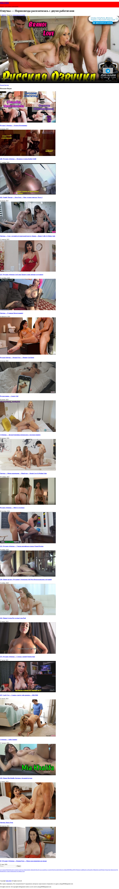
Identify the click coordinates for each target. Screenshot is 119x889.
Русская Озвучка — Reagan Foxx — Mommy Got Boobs (17, 357)
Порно (2, 85)
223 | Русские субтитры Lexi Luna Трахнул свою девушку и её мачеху (21, 274)
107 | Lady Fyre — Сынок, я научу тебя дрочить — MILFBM (19, 695)
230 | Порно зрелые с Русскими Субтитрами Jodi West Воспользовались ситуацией (26, 579)
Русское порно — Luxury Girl (9, 396)
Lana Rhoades (7, 869)
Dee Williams (94, 869)
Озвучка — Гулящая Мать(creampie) (11, 313)
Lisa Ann (19, 869)
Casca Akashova (24, 869)
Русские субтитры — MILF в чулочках (12, 507)
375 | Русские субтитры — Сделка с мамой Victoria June (17, 656)
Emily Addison (31, 869)
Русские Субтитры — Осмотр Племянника (13, 125)
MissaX (72, 869)
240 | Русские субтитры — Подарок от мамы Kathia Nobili (18, 159)
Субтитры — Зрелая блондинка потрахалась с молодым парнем (20, 435)
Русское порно (42, 869)
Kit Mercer (36, 869)
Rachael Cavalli (80, 869)
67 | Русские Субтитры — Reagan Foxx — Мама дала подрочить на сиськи (23, 861)
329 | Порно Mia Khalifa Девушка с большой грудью (16, 778)
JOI (101, 869)
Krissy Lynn (47, 869)
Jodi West (52, 869)
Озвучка (6, 85)
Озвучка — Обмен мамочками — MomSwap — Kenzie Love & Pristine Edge (23, 473)
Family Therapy (105, 869)
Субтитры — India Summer (8, 739)
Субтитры (11, 871)
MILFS (4, 15)
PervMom (60, 869)
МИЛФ (68, 869)
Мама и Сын (22, 871)
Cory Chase (7, 871)
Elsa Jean (98, 869)
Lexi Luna (2, 869)
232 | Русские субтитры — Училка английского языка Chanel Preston (21, 546)
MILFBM (4, 3)
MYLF (75, 869)
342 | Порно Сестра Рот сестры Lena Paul (13, 618)
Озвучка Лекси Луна (6, 822)
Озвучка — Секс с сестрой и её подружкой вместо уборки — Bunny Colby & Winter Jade (27, 236)
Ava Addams (64, 869)
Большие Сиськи (13, 869)
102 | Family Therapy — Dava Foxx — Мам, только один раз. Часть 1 (21, 197)
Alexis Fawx (16, 871)
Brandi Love (85, 869)
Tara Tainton (111, 869)
